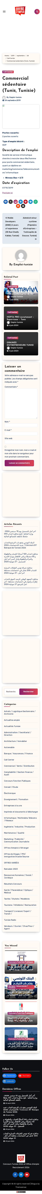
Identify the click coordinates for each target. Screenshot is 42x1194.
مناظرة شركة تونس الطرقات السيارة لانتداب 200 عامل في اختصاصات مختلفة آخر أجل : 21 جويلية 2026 (20, 570)
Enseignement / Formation (16, 799)
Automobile (9, 747)
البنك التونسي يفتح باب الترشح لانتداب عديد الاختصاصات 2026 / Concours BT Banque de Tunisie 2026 (20, 545)
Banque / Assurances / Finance (18, 753)
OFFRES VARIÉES (11, 863)
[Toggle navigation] (4, 11)
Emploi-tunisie (15, 97)
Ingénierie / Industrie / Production (19, 827)
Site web (8, 438)
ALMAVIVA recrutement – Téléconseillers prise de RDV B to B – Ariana (21, 294)
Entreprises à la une (13, 806)
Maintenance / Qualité (14, 833)
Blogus (34, 1184)
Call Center (8, 72)
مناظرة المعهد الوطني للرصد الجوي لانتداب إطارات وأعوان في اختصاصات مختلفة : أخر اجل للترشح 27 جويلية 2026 (21, 581)
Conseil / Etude (11, 787)
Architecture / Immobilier (15, 741)
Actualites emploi (12, 720)
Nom (7, 422)
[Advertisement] (21, 39)
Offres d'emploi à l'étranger (16, 848)
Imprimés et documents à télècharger (21, 812)
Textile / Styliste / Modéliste (17, 899)
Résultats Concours (13, 884)
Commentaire (11, 387)
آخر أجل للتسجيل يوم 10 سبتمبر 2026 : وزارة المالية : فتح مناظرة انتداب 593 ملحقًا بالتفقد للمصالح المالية (20, 534)
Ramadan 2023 (11, 869)
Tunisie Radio (10, 920)
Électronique (10, 793)
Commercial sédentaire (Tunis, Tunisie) (19, 84)
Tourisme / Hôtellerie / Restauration (20, 905)
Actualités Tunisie (12, 726)
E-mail (8, 430)
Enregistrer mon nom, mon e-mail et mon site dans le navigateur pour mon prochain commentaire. (20, 453)
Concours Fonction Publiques (17, 781)
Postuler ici (7, 193)
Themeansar (20, 1187)
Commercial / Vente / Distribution (19, 766)
